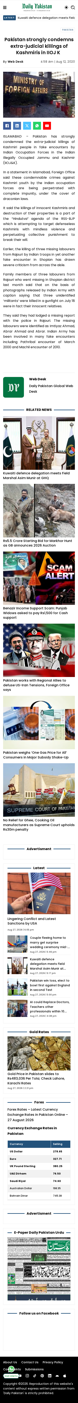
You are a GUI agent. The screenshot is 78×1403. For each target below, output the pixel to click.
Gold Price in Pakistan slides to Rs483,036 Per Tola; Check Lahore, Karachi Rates (36, 1079)
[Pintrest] (42, 1375)
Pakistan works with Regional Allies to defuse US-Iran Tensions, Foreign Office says (36, 685)
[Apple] (64, 1375)
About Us (10, 1362)
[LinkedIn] (17, 126)
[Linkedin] (49, 1375)
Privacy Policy (53, 1362)
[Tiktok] (34, 1375)
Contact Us (29, 1362)
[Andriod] (57, 1375)
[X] (27, 126)
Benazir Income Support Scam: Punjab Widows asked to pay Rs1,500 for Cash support (35, 613)
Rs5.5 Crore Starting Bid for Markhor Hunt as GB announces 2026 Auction (37, 543)
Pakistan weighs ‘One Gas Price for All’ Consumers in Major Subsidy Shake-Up (36, 755)
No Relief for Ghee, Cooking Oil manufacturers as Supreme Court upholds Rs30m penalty (39, 825)
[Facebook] (7, 126)
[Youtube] (19, 1375)
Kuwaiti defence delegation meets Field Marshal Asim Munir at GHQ (36, 475)
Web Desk (16, 62)
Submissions (34, 1369)
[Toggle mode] (66, 7)
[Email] (47, 126)
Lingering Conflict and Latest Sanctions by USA (31, 921)
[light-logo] (37, 7)
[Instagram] (27, 1375)
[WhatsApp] (37, 126)
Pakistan (67, 29)
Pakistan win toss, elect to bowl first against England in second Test (50, 985)
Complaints (12, 1369)
